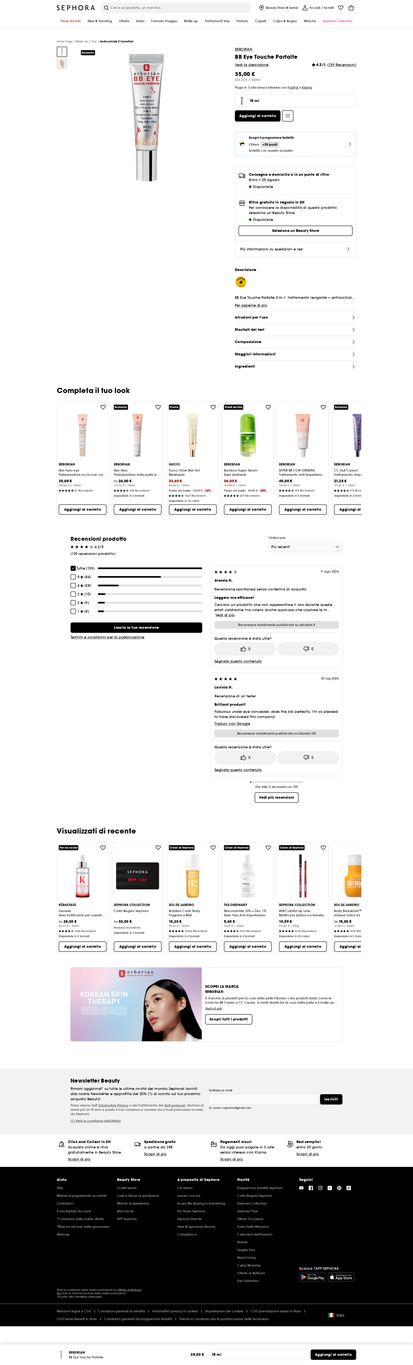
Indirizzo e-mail (220, 1090)
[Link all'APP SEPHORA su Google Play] (312, 1277)
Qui (59, 1293)
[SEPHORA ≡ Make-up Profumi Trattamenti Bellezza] (76, 7)
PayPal (293, 87)
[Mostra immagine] (62, 52)
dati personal (174, 1105)
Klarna (307, 87)
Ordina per (277, 538)
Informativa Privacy (113, 1105)
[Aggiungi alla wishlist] (103, 407)
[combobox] (305, 547)
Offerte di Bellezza (129, 1289)
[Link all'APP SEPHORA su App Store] (341, 1277)
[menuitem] (278, 8)
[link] (136, 627)
